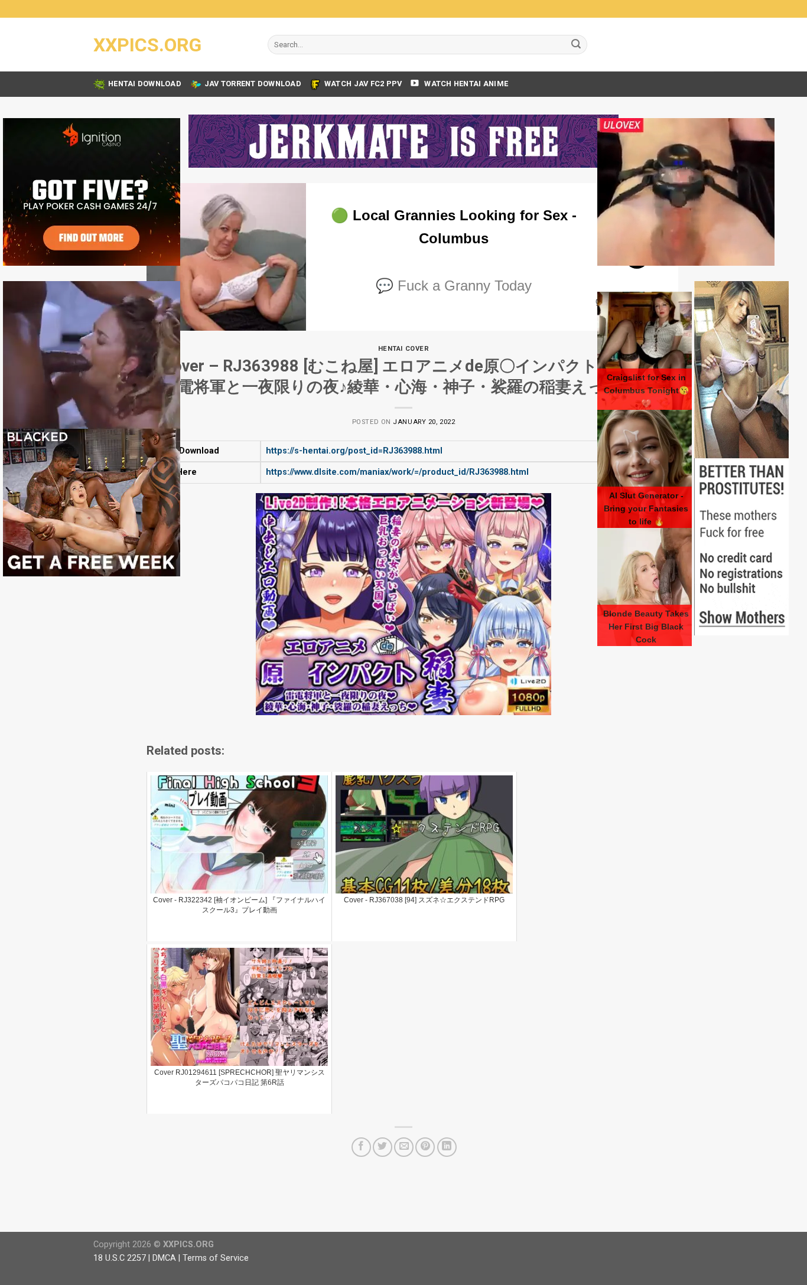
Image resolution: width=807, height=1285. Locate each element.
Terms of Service (216, 1258)
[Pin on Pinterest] (425, 1147)
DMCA (164, 1258)
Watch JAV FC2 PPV (363, 83)
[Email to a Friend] (404, 1147)
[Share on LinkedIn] (447, 1147)
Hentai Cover (403, 349)
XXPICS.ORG (147, 44)
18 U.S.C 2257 (119, 1258)
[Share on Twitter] (382, 1147)
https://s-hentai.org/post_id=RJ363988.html (354, 451)
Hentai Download (144, 83)
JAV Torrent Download (252, 83)
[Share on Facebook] (361, 1147)
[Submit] (576, 45)
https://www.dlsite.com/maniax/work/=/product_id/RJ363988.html (397, 472)
